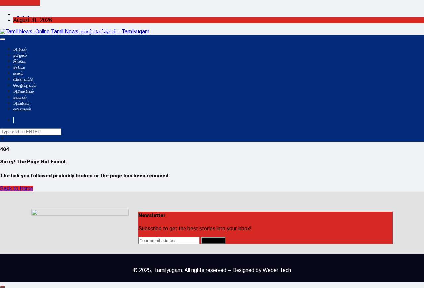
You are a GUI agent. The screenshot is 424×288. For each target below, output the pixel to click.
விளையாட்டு (23, 79)
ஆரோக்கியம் (23, 91)
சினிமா (19, 67)
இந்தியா (19, 61)
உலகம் (18, 73)
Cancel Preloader (20, 3)
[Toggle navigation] (2, 39)
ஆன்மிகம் (21, 103)
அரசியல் (20, 49)
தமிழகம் (20, 55)
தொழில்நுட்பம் (24, 85)
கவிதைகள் (22, 109)
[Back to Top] (2, 287)
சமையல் (20, 97)
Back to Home (16, 188)
